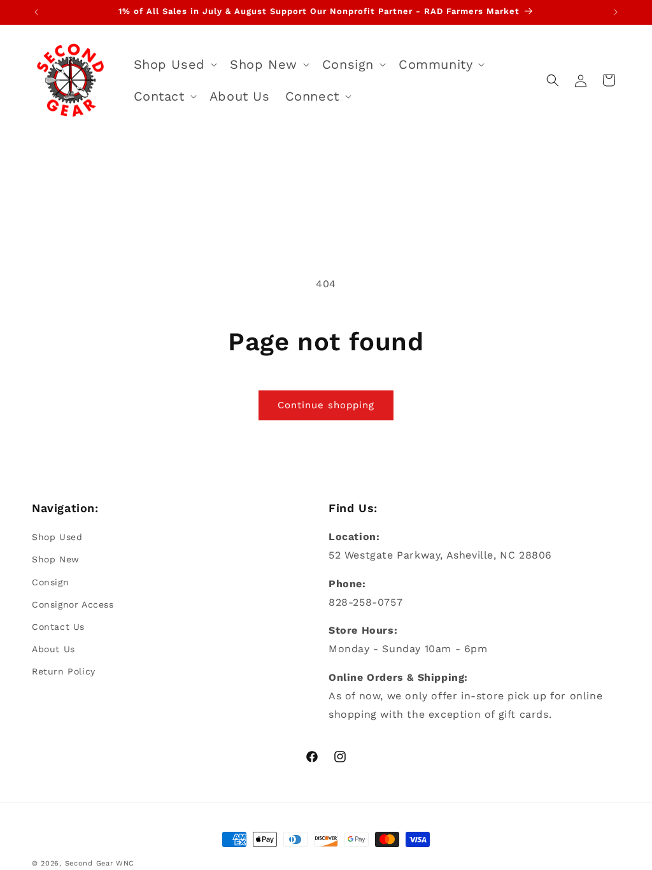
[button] (174, 64)
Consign (50, 582)
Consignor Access (73, 604)
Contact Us (58, 627)
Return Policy (64, 671)
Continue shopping (326, 405)
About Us (53, 649)
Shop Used (57, 537)
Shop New (56, 559)
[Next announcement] (616, 12)
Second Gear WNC (100, 863)
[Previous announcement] (36, 12)
